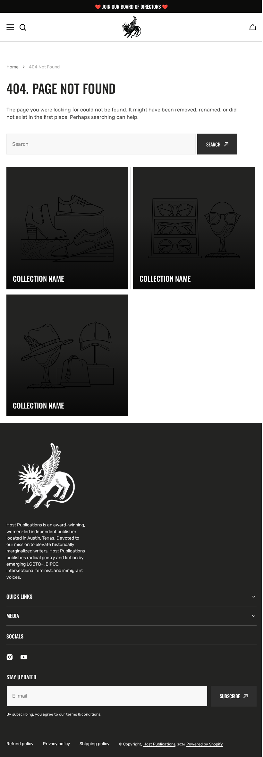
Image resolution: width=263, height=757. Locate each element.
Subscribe (225, 696)
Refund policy (19, 743)
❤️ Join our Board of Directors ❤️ (131, 6)
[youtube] (24, 657)
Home (12, 67)
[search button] (23, 27)
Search (213, 144)
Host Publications (159, 744)
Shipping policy (94, 743)
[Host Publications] (131, 27)
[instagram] (10, 657)
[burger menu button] (10, 27)
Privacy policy (56, 743)
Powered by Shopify (204, 744)
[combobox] (101, 144)
